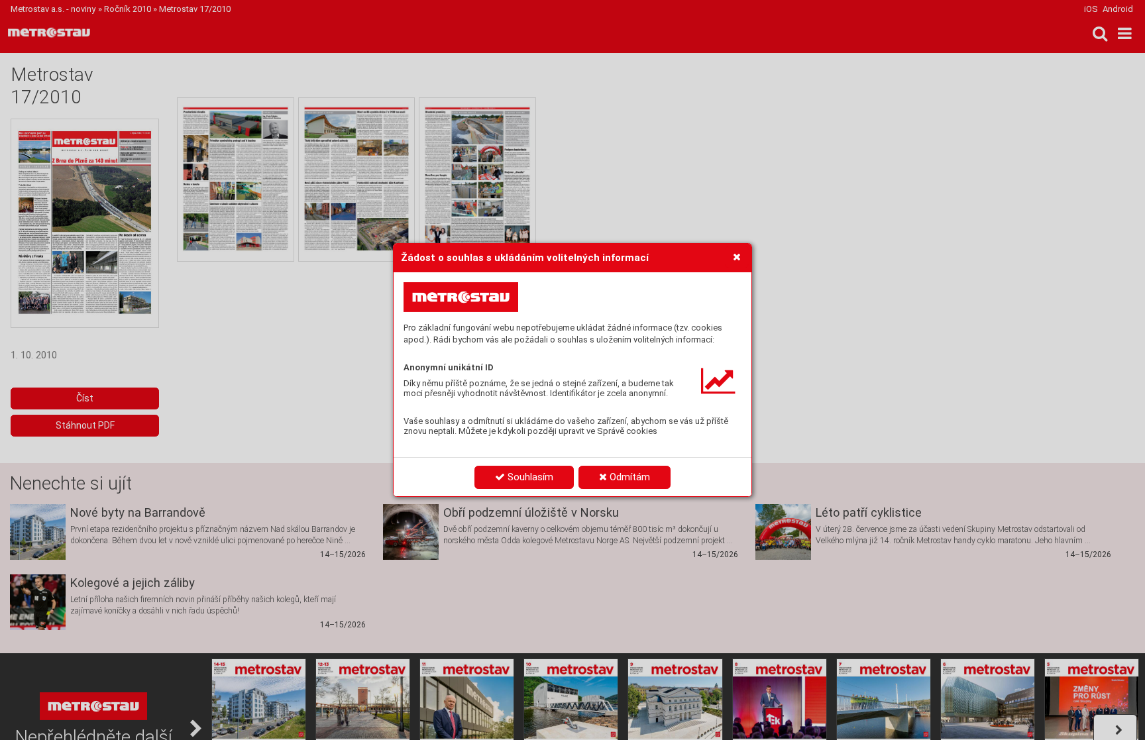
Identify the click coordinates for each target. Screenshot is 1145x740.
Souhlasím (529, 477)
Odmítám (628, 477)
